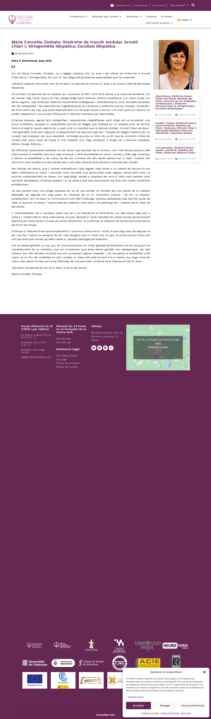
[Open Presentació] (86, 17)
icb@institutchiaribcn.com (36, 357)
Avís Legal (186, 713)
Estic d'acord (158, 354)
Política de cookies (150, 713)
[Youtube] (93, 347)
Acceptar (138, 705)
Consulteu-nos (105, 714)
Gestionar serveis (136, 697)
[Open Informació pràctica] (171, 23)
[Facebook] (105, 347)
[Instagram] (111, 347)
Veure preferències (192, 705)
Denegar (165, 705)
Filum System (177, 5)
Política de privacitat (170, 713)
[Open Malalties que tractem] (120, 17)
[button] (204, 672)
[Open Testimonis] (140, 17)
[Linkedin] (99, 347)
